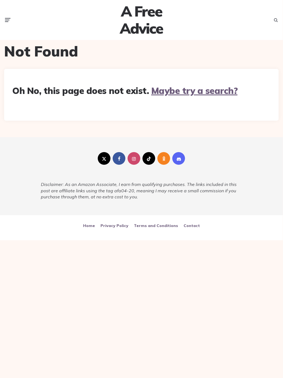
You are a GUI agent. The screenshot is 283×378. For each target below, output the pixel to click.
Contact (192, 225)
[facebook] (119, 158)
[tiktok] (148, 158)
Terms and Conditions (156, 225)
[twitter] (104, 158)
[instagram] (134, 158)
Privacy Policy (114, 225)
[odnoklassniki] (163, 158)
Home (89, 225)
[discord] (178, 158)
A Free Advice (141, 20)
